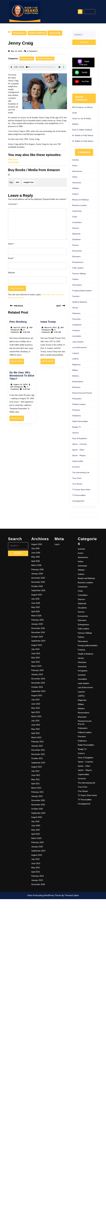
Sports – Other (78, 450)
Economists (77, 251)
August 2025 (36, 595)
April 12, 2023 (19, 327)
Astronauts (76, 183)
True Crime (76, 478)
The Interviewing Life (80, 472)
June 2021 (35, 775)
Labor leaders (78, 342)
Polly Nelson (88, 135)
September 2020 (38, 813)
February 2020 (37, 842)
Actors (74, 165)
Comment (13, 204)
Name (11, 244)
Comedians (77, 222)
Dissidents (76, 239)
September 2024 (38, 641)
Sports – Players (79, 455)
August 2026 (36, 544)
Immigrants (76, 325)
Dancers (75, 228)
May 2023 (35, 708)
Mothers (75, 376)
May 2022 (35, 729)
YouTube (85, 81)
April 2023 (35, 712)
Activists (75, 160)
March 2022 (36, 737)
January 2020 (37, 846)
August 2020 (36, 817)
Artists (74, 177)
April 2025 (35, 611)
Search (91, 12)
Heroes (75, 308)
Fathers (75, 279)
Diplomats (76, 234)
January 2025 (37, 624)
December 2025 (38, 578)
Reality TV (76, 427)
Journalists (76, 336)
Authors (75, 194)
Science (75, 433)
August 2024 (36, 645)
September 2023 (38, 691)
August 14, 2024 (20, 384)
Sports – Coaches (79, 444)
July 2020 (35, 821)
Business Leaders (79, 205)
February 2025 (37, 620)
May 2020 (35, 830)
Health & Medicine (37, 33)
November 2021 (38, 754)
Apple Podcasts (84, 63)
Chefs (74, 217)
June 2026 (35, 553)
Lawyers (75, 353)
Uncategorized (78, 501)
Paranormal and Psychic (82, 393)
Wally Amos (13, 159)
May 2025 (35, 607)
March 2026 (36, 565)
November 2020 (38, 805)
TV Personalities (79, 495)
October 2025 (37, 586)
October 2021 (37, 758)
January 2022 (37, 746)
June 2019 (35, 863)
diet (17, 182)
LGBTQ (75, 359)
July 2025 (35, 599)
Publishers (76, 416)
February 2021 (37, 792)
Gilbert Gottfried (85, 130)
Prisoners (76, 410)
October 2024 (37, 637)
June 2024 (35, 653)
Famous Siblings (79, 273)
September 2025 (38, 590)
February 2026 (37, 569)
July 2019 (35, 859)
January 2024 (37, 674)
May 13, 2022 (16, 51)
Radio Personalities (80, 421)
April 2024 (35, 662)
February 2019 (37, 876)
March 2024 (36, 666)
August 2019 (36, 855)
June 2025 (35, 603)
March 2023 (36, 716)
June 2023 (35, 704)
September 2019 (38, 851)
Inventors (76, 330)
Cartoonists (77, 211)
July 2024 (35, 649)
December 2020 (38, 800)
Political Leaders (79, 404)
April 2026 (35, 561)
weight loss (29, 182)
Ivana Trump (48, 321)
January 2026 (37, 573)
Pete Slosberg (18, 321)
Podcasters (76, 399)
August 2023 (36, 695)
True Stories (77, 484)
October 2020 (37, 809)
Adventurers (77, 171)
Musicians (76, 387)
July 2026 (35, 548)
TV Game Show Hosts (81, 490)
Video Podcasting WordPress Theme (44, 895)
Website (11, 272)
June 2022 (35, 725)
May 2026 (35, 557)
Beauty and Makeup (80, 200)
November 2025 (38, 582)
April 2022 (35, 733)
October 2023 (37, 687)
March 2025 (36, 615)
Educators (76, 256)
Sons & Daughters (79, 438)
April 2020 (35, 834)
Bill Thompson (16, 387)
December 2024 (38, 628)
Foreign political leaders (82, 291)
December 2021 (38, 750)
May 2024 (35, 657)
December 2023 (38, 679)
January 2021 (37, 796)
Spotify (84, 72)
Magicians (76, 364)
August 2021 (36, 767)
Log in (57, 544)
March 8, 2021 (50, 327)
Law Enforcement (79, 347)
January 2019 (37, 880)
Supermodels (77, 461)
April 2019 (35, 872)
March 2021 (36, 788)
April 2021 (35, 783)
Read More (17, 362)
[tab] (80, 11)
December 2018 (38, 884)
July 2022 (35, 721)
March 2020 (36, 838)
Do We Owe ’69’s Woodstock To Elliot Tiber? (21, 375)
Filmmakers (77, 285)
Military (75, 370)
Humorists (76, 319)
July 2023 (35, 699)
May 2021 (35, 779)
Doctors (75, 245)
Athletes (75, 188)
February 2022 (37, 741)
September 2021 (38, 763)
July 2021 (35, 771)
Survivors (76, 467)
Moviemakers (77, 382)
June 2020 (35, 825)
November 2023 (38, 683)
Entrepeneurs (19, 33)
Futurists (75, 296)
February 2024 (37, 670)
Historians (76, 313)
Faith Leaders (78, 268)
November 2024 (38, 632)
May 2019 (35, 867)
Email (11, 258)
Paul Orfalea (13, 162)
